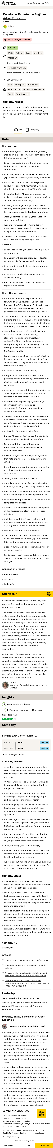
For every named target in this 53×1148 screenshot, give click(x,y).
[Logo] (9, 3)
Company (34, 129)
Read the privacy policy (11, 1137)
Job (20, 129)
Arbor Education (14, 18)
